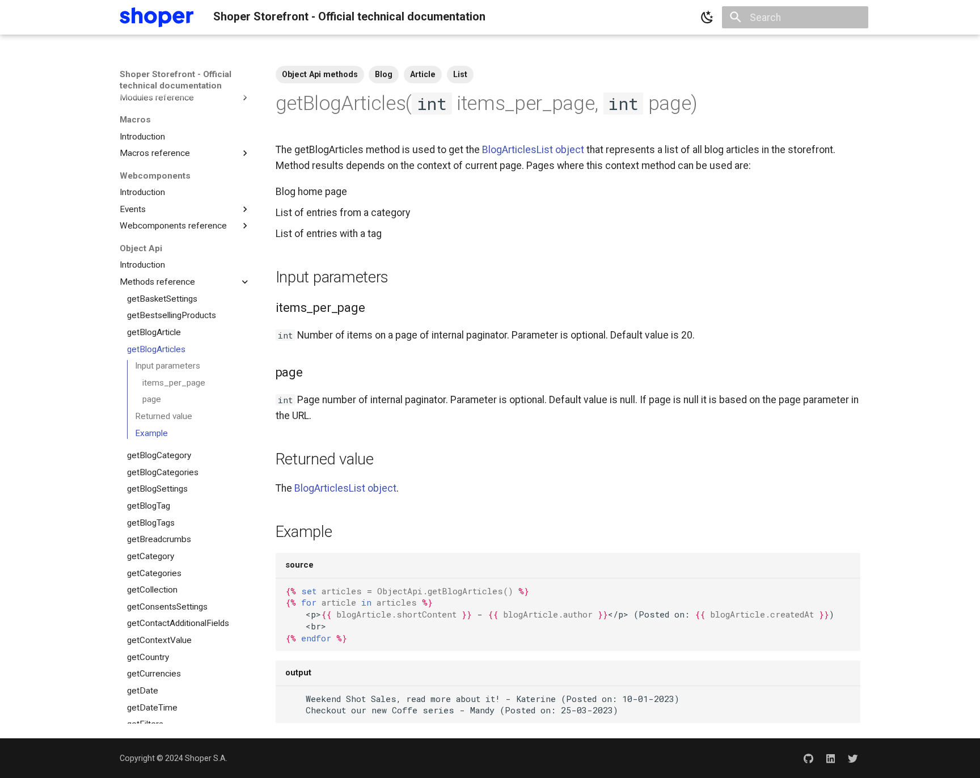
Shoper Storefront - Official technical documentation (175, 80)
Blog (383, 74)
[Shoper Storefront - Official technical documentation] (156, 17)
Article (423, 74)
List (460, 74)
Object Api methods (320, 74)
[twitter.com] (853, 758)
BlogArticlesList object (533, 149)
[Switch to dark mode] (707, 17)
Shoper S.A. (206, 758)
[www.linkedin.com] (830, 758)
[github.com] (808, 758)
